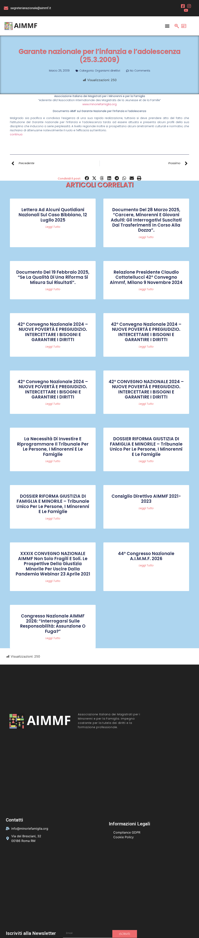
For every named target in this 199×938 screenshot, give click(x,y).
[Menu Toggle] (167, 26)
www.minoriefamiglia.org (99, 104)
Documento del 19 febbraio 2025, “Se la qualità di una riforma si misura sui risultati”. (52, 277)
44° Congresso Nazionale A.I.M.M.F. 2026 (146, 556)
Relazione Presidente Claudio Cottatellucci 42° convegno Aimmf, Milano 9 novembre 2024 (146, 277)
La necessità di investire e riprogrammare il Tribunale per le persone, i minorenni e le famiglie (53, 446)
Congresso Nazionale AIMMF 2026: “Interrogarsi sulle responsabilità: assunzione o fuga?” (53, 623)
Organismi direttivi (107, 71)
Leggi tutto (52, 226)
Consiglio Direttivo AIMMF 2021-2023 (146, 498)
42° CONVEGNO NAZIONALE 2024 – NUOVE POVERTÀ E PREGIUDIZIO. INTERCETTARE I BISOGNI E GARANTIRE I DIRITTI (146, 389)
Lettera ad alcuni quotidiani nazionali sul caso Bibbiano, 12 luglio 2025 (52, 215)
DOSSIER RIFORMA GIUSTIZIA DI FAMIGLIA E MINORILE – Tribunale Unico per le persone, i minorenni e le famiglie (146, 446)
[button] (87, 178)
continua (16, 134)
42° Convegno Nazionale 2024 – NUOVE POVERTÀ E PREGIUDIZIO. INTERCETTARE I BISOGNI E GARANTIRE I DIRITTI (52, 332)
